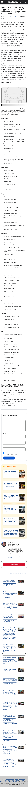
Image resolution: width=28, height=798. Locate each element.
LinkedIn (10, 557)
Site (3, 446)
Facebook (22, 780)
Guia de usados (10, 779)
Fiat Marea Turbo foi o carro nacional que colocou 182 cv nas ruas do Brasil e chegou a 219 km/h (9, 693)
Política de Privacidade (8, 780)
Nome (4, 433)
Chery (16, 16)
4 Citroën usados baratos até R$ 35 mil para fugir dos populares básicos (9, 670)
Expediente (22, 779)
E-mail (4, 440)
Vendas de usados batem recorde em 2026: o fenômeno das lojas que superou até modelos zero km (10, 660)
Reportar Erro (15, 573)
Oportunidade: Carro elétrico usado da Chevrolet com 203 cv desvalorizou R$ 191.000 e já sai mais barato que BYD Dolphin (10, 618)
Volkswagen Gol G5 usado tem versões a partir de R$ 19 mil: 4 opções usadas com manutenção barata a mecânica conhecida (10, 606)
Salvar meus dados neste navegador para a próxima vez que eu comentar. (14, 453)
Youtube (15, 781)
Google (2, 781)
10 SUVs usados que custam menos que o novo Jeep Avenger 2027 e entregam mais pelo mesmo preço (10, 594)
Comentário (5, 418)
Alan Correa (10, 16)
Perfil (9, 555)
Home (8, 573)
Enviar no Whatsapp (14, 564)
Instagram (19, 555)
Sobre (11, 573)
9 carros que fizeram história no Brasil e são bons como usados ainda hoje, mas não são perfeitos (9, 583)
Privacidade (20, 573)
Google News (8, 781)
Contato (13, 555)
